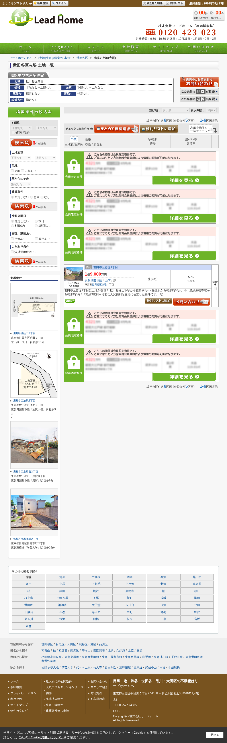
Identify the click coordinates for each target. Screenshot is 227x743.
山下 (108, 280)
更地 (17, 171)
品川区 (103, 644)
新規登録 (42, 3)
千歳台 (28, 612)
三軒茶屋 (62, 598)
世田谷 (28, 605)
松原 (130, 619)
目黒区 (60, 644)
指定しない (22, 197)
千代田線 (177, 657)
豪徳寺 (129, 591)
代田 (197, 605)
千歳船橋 (174, 667)
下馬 (96, 598)
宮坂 (197, 619)
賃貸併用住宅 (24, 252)
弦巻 (62, 612)
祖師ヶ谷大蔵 (50, 667)
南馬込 (74, 650)
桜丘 (197, 591)
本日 (41, 221)
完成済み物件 (54, 699)
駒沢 (96, 591)
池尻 (62, 577)
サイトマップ (166, 48)
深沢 (62, 619)
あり (36, 197)
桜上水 (28, 598)
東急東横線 (72, 657)
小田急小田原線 (51, 657)
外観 (74, 139)
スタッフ (96, 48)
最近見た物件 (154, 3)
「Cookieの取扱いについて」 (46, 737)
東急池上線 (161, 657)
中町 (130, 612)
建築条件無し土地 (57, 710)
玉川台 (129, 605)
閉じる (215, 735)
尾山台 (197, 577)
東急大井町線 (90, 657)
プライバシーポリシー (24, 693)
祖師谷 (62, 605)
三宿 (163, 619)
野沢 (197, 612)
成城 (163, 598)
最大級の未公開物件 (59, 681)
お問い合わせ (201, 48)
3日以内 (20, 225)
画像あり (20, 238)
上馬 (62, 584)
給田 (62, 591)
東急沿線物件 (54, 705)
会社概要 (131, 48)
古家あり (30, 171)
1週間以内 (44, 225)
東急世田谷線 (93, 280)
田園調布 (99, 650)
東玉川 (28, 619)
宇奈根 (96, 577)
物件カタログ (19, 710)
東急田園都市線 (112, 657)
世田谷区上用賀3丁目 (25, 471)
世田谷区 (97, 284)
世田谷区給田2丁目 (24, 333)
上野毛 (96, 584)
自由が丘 (110, 667)
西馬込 (138, 667)
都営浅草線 (48, 661)
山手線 (146, 657)
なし (47, 197)
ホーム (25, 48)
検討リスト (176, 3)
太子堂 (96, 605)
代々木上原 (83, 667)
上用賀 (129, 584)
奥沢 (163, 577)
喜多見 (197, 584)
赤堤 (104, 284)
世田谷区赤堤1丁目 (105, 267)
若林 (28, 626)
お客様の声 (97, 699)
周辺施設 (96, 693)
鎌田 (28, 584)
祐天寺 (97, 667)
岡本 (130, 577)
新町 (130, 598)
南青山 (45, 650)
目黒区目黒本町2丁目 (25, 538)
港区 (93, 644)
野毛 (163, 612)
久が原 (120, 650)
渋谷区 (83, 644)
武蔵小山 (151, 667)
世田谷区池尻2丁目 (24, 400)
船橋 (96, 619)
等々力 (96, 612)
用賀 (162, 667)
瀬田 (197, 598)
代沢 (163, 605)
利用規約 (16, 699)
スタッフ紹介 (99, 687)
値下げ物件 (23, 132)
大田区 (71, 644)
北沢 (163, 584)
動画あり (44, 238)
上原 (131, 650)
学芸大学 (67, 667)
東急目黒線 (132, 657)
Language (61, 48)
